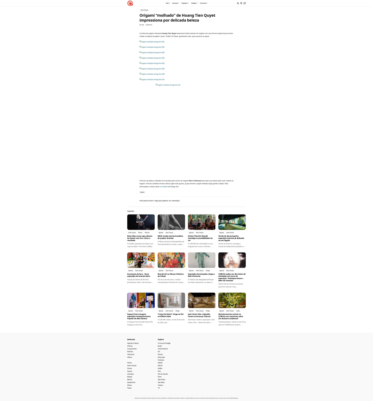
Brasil (160, 346)
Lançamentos (132, 349)
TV (159, 388)
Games (129, 371)
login (156, 201)
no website (164, 187)
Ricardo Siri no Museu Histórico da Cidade (171, 275)
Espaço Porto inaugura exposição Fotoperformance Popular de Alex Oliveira (139, 316)
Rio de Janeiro (163, 374)
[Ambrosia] (130, 3)
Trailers (160, 385)
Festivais (161, 360)
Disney (160, 354)
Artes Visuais (131, 365)
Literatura (130, 374)
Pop (159, 371)
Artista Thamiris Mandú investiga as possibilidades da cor (200, 238)
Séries (129, 385)
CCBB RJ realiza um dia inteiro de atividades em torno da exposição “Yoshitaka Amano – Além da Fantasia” (232, 277)
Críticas (129, 346)
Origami (142, 192)
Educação (161, 357)
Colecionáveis (163, 349)
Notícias (130, 351)
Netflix (160, 368)
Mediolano (236, 398)
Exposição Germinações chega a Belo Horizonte (201, 275)
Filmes (129, 368)
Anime (129, 363)
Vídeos (129, 357)
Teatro (129, 388)
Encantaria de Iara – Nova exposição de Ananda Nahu (138, 275)
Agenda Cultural (133, 343)
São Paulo (161, 379)
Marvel (160, 365)
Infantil (160, 363)
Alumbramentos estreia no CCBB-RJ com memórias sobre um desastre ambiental (230, 316)
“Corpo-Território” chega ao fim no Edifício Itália (171, 315)
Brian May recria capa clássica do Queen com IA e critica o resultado (139, 238)
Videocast (130, 354)
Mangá (129, 377)
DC (159, 351)
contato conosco (223, 398)
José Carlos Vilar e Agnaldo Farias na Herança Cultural (199, 315)
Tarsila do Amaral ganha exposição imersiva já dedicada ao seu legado (231, 238)
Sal (143, 25)
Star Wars (161, 382)
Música (129, 379)
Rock (159, 377)
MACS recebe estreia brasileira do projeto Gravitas (170, 237)
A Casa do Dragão (164, 343)
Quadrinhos (131, 382)
